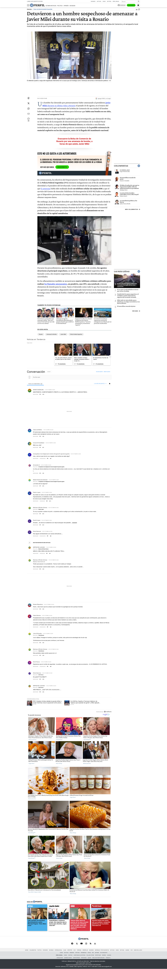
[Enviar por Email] (28, 113)
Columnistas (121, 166)
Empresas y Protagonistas (102, 950)
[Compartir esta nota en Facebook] (28, 98)
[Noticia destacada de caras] (80, 906)
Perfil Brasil (116, 1)
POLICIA (29, 9)
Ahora (26, 950)
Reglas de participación (98, 957)
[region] (69, 541)
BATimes (97, 952)
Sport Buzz (98, 955)
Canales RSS (60, 957)
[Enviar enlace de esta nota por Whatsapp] (28, 108)
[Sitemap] (95, 944)
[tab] (35, 383)
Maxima (109, 955)
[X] (77, 944)
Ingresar (122, 5)
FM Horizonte (103, 952)
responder (35, 394)
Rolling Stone (90, 955)
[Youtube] (81, 944)
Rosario (41, 334)
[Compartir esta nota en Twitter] (28, 103)
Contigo (70, 955)
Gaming (127, 950)
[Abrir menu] (28, 5)
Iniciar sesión (99, 371)
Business (93, 1)
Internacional (58, 950)
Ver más (135, 311)
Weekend (72, 952)
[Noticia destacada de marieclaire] (58, 906)
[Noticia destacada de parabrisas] (101, 906)
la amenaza (45, 188)
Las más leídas (121, 271)
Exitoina (122, 950)
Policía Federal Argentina (76, 334)
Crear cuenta (107, 371)
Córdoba (79, 950)
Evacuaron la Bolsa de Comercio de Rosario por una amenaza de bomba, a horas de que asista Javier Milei (74, 141)
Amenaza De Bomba (52, 334)
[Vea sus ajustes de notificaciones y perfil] (138, 5)
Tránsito (108, 957)
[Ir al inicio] (37, 5)
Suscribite (131, 5)
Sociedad (72, 5)
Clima (64, 950)
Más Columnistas (131, 209)
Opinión (66, 5)
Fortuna (77, 952)
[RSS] (90, 944)
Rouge (89, 952)
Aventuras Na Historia (79, 955)
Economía (45, 950)
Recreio (104, 955)
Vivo (131, 950)
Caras (104, 1)
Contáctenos (76, 957)
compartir (100, 394)
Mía (93, 952)
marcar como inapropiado (107, 395)
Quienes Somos (68, 957)
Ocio (74, 950)
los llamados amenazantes (55, 284)
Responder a (48, 466)
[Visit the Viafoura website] (107, 711)
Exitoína (109, 1)
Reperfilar (85, 950)
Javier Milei (63, 334)
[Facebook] (72, 944)
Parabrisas (83, 952)
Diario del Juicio (138, 950)
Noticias (99, 1)
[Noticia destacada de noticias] (37, 906)
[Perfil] (37, 902)
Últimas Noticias (51, 5)
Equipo (89, 957)
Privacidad (84, 957)
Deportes (69, 950)
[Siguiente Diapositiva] (110, 356)
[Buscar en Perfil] (138, 1)
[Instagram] (86, 944)
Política (60, 5)
